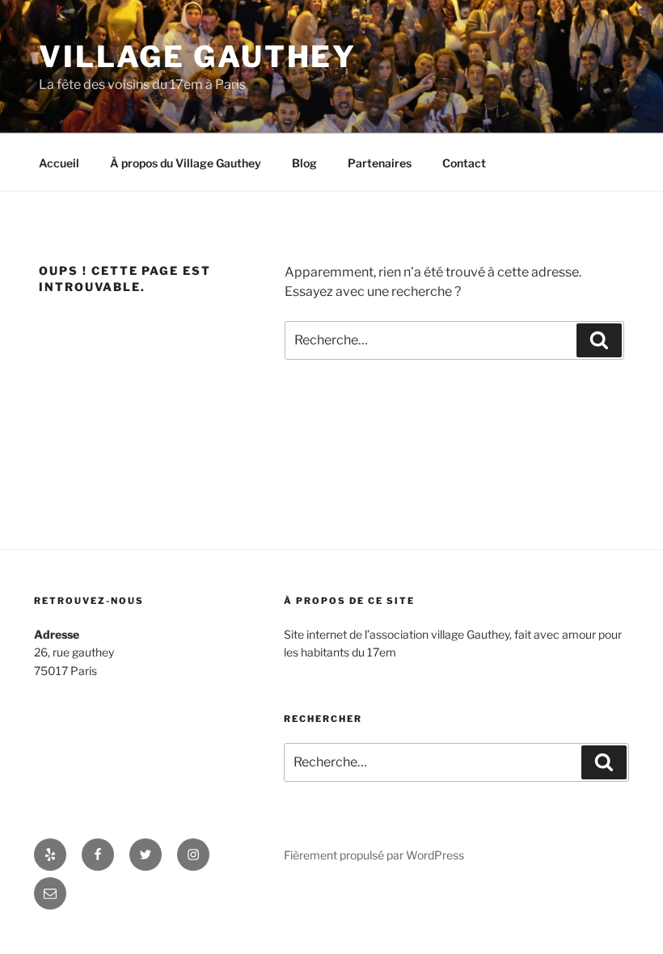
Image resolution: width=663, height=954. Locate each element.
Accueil (59, 163)
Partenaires (380, 163)
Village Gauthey (198, 56)
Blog (304, 163)
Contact (464, 163)
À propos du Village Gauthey (185, 163)
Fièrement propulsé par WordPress (374, 855)
